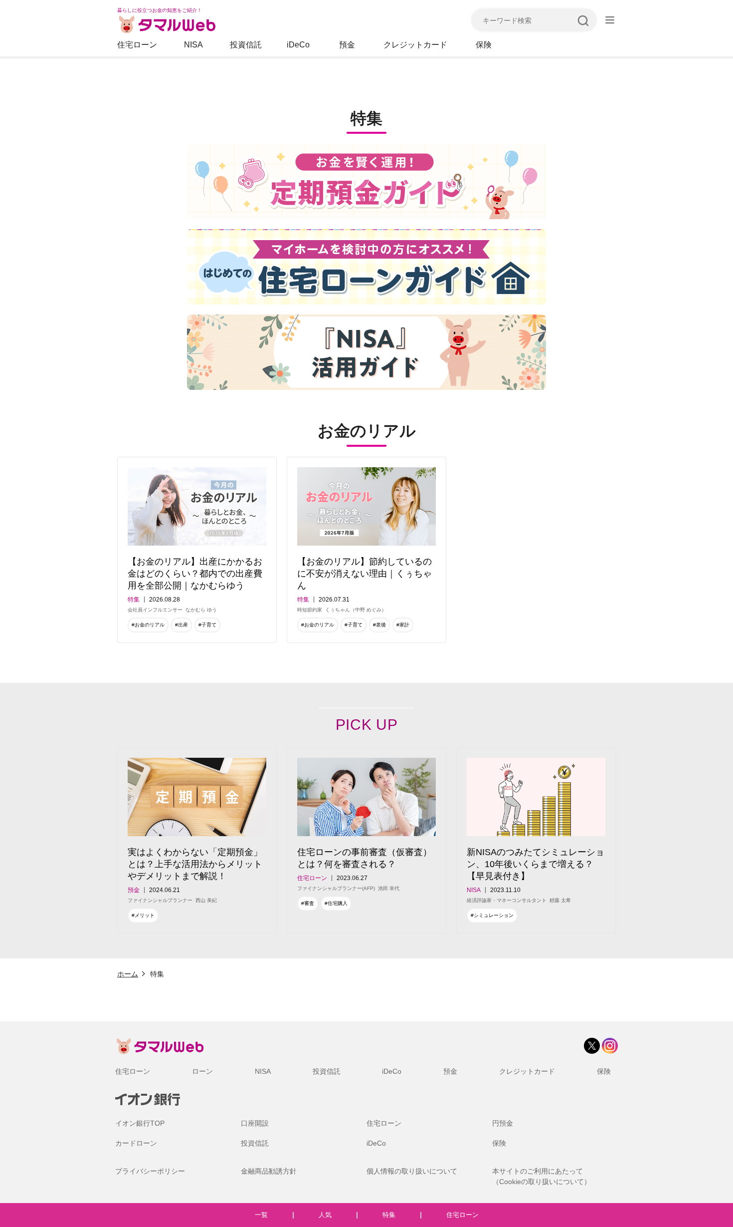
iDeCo (298, 44)
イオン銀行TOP (140, 1123)
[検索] (582, 20)
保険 (484, 44)
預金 (347, 44)
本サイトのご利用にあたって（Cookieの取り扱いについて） (541, 1176)
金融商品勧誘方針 (269, 1171)
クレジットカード (415, 44)
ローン (202, 1071)
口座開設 (255, 1123)
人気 (325, 1215)
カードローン (136, 1143)
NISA (193, 44)
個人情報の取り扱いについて (411, 1171)
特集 (388, 1215)
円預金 (502, 1123)
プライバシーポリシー (150, 1171)
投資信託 (246, 44)
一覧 (261, 1215)
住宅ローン (137, 44)
